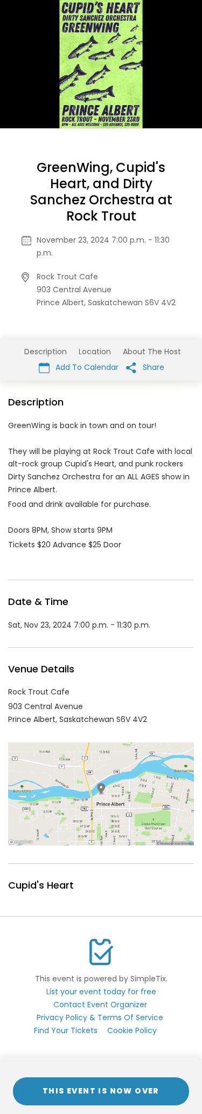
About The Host (152, 351)
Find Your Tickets (65, 1030)
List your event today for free (101, 991)
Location (95, 351)
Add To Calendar (86, 367)
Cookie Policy (132, 1030)
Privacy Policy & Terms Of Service (100, 1017)
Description (45, 351)
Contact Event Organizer (100, 1004)
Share (152, 367)
